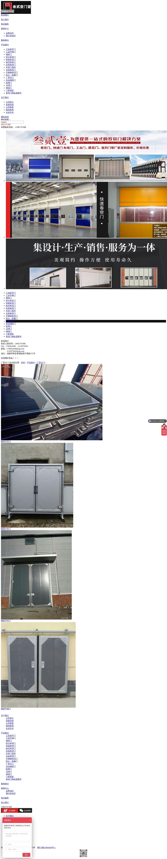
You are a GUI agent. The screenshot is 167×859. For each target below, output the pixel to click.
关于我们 (5, 97)
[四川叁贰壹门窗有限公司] (16, 13)
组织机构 (10, 110)
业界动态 (10, 33)
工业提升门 (11, 49)
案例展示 (5, 40)
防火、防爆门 (12, 75)
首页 (23, 363)
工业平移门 (11, 52)
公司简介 (10, 102)
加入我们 (5, 19)
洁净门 (9, 85)
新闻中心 (5, 29)
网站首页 (5, 117)
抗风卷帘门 (11, 65)
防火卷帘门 (11, 57)
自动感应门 (11, 80)
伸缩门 (9, 88)
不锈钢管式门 (12, 72)
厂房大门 (10, 78)
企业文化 (10, 112)
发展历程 (10, 105)
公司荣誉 (10, 107)
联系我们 (5, 15)
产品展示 (5, 45)
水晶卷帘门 (11, 70)
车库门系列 (11, 67)
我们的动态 (11, 36)
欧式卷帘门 (11, 62)
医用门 (9, 83)
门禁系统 (10, 90)
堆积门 (9, 54)
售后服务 (5, 24)
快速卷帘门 (11, 60)
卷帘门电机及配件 (14, 93)
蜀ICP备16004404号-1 (46, 848)
